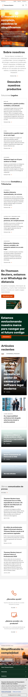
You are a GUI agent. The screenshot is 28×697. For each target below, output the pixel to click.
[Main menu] (23, 5)
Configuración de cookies (14, 695)
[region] (14, 687)
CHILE (2, 9)
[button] (14, 667)
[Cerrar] (26, 679)
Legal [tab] (2, 353)
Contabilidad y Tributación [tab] (13, 353)
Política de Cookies (17, 691)
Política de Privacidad (6, 691)
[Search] (26, 5)
